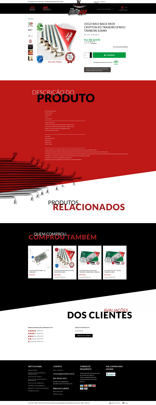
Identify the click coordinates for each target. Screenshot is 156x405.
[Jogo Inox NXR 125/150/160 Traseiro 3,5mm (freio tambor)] (89, 258)
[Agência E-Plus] (114, 403)
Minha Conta (121, 1)
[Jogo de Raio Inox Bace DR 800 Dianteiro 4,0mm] (64, 258)
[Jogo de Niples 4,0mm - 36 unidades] (39, 258)
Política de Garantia (36, 383)
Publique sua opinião (84, 335)
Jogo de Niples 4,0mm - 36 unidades (37, 271)
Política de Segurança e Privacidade (37, 373)
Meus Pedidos (58, 391)
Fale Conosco (58, 370)
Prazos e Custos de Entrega (38, 388)
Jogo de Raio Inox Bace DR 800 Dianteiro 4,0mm (64, 271)
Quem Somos (32, 370)
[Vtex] (125, 403)
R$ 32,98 (92, 42)
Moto (47, 9)
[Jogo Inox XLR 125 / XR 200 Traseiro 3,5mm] (114, 258)
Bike (32, 9)
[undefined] (56, 43)
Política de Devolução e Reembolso (37, 380)
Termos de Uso (33, 391)
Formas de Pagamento (36, 385)
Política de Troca (35, 376)
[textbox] (104, 9)
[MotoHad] (78, 8)
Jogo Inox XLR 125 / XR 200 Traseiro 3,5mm (112, 271)
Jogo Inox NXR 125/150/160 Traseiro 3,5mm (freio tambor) (89, 271)
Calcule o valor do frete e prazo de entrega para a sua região (97, 69)
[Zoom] (30, 24)
